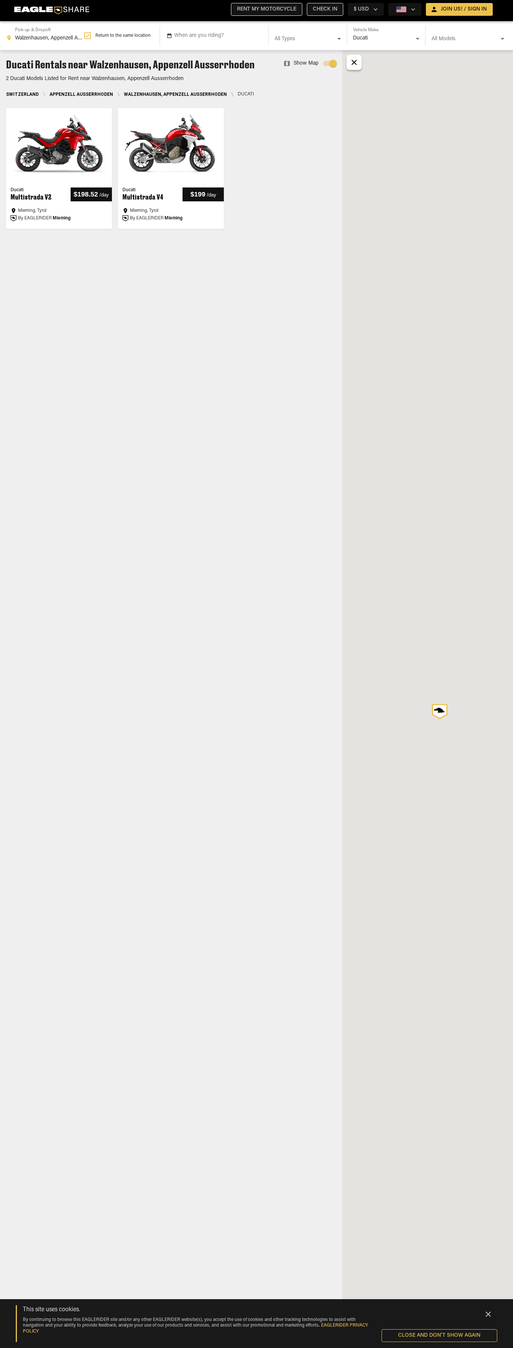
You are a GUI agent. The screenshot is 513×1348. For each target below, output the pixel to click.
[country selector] (404, 9)
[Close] (488, 1314)
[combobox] (45, 35)
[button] (266, 9)
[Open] (339, 38)
